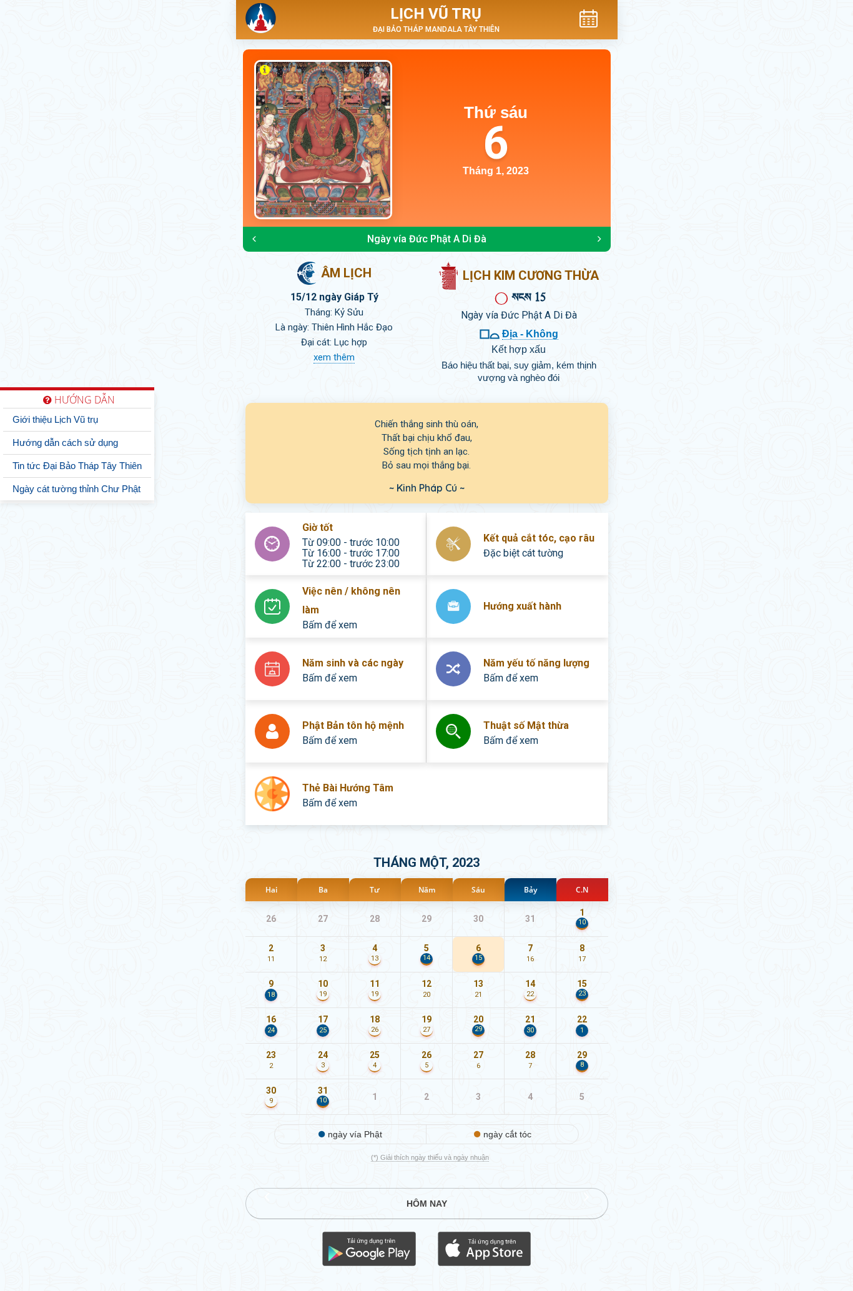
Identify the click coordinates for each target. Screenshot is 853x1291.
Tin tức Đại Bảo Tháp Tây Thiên (77, 465)
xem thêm (334, 357)
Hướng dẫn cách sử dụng (65, 442)
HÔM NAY (427, 1204)
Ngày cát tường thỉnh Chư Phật (76, 488)
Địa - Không (530, 334)
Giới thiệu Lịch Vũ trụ (55, 419)
